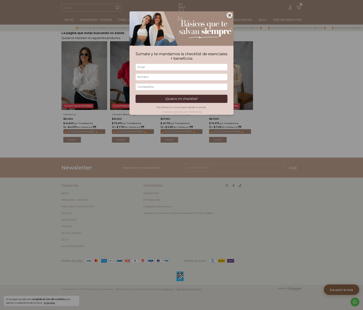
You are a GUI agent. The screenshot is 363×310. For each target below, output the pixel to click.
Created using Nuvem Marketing (181, 111)
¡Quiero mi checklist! (181, 99)
